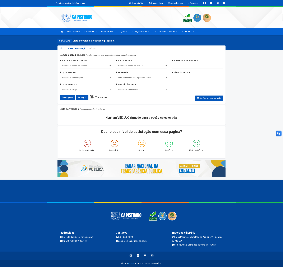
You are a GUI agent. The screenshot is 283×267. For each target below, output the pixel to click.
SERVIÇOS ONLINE (140, 32)
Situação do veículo (126, 84)
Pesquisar (68, 97)
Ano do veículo (124, 60)
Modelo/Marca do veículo (185, 60)
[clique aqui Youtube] (145, 255)
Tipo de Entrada (68, 72)
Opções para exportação (210, 98)
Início (62, 48)
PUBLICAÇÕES (188, 32)
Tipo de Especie (69, 84)
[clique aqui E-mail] (131, 255)
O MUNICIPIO (90, 32)
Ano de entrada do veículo (74, 60)
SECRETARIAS (107, 32)
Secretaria (122, 72)
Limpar (83, 97)
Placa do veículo (181, 72)
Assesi (131, 263)
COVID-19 (102, 98)
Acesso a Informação (77, 48)
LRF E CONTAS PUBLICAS (165, 32)
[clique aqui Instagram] (152, 255)
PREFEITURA (72, 32)
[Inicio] (61, 31)
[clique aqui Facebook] (138, 255)
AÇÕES (122, 32)
